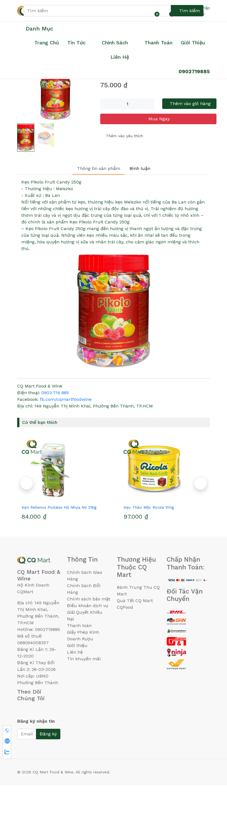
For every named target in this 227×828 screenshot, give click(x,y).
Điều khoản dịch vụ (87, 605)
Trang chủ (46, 42)
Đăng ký (48, 734)
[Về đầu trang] (211, 794)
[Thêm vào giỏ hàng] (73, 497)
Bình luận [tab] (140, 168)
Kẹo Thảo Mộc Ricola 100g (148, 507)
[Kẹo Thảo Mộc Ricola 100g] (164, 469)
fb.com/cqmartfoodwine (66, 399)
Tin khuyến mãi (83, 658)
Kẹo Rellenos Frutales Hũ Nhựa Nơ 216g (59, 507)
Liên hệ (119, 57)
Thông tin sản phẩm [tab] (98, 168)
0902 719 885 (55, 392)
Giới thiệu (77, 645)
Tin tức (76, 42)
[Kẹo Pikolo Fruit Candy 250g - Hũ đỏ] (55, 96)
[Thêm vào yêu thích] (53, 497)
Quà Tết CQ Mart (135, 600)
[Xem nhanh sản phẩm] (63, 497)
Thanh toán (79, 625)
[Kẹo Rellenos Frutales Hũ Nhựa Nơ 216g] (63, 469)
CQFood (125, 607)
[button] (200, 483)
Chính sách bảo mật (88, 599)
